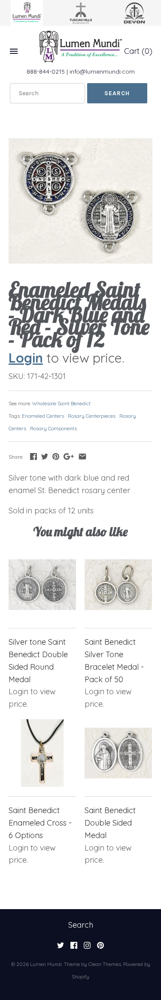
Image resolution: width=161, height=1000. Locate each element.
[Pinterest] (100, 948)
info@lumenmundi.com (102, 71)
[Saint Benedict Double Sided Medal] (118, 753)
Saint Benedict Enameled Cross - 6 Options (40, 822)
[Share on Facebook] (33, 456)
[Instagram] (87, 948)
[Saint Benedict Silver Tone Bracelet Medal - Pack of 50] (118, 584)
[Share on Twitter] (44, 456)
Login (26, 357)
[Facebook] (73, 948)
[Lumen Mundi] (81, 46)
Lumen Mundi (46, 964)
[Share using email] (82, 456)
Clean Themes (104, 964)
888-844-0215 (46, 71)
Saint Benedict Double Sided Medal (110, 822)
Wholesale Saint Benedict (61, 403)
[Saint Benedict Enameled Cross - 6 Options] (42, 753)
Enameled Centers (43, 416)
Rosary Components (53, 428)
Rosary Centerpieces (91, 416)
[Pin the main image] (55, 456)
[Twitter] (60, 948)
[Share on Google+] (69, 456)
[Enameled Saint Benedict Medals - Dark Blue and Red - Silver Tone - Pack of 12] (80, 201)
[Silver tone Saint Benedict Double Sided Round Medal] (42, 584)
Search (80, 925)
